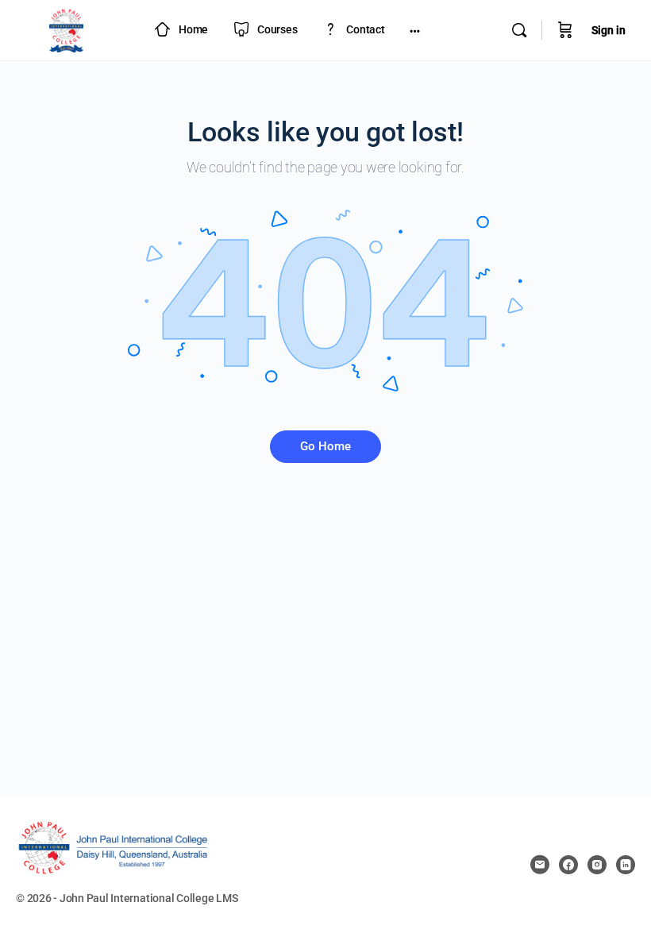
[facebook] (568, 864)
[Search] (519, 30)
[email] (539, 864)
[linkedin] (625, 864)
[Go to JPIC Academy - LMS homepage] (66, 28)
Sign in (608, 30)
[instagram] (597, 864)
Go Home (325, 446)
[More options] (415, 30)
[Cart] (565, 30)
